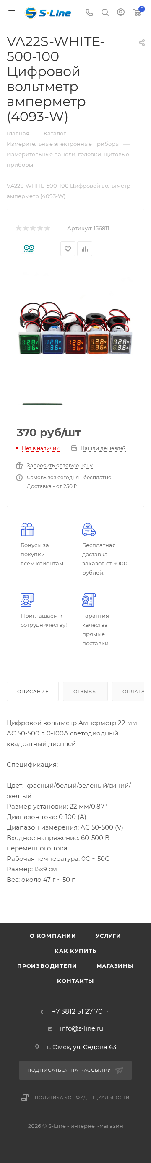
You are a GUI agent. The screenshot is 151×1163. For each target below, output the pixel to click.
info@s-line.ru (81, 1028)
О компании (53, 935)
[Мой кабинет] (121, 13)
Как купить (75, 950)
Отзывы (85, 692)
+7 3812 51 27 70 (77, 1011)
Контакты (75, 980)
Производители (47, 965)
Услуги (108, 935)
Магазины (115, 965)
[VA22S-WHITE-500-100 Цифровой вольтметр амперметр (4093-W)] (75, 329)
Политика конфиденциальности (82, 1097)
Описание (32, 692)
